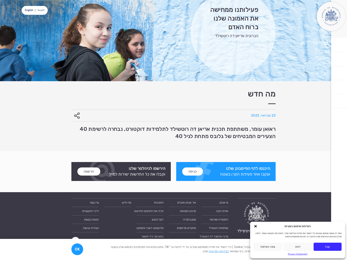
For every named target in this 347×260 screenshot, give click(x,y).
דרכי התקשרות (90, 211)
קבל (327, 246)
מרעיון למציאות (188, 211)
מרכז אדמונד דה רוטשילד (214, 236)
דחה (297, 246)
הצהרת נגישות (91, 228)
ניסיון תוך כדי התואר (153, 236)
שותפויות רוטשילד (218, 228)
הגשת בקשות (91, 219)
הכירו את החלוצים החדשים (150, 211)
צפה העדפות (267, 246)
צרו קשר (94, 202)
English (29, 10)
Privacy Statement (297, 254)
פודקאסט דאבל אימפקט (150, 228)
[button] (255, 226)
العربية (41, 10)
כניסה (193, 171)
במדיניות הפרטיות (219, 251)
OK (77, 249)
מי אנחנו (223, 202)
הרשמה (89, 171)
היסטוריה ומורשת (219, 219)
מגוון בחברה (189, 219)
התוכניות (159, 202)
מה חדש (126, 202)
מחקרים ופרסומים (186, 228)
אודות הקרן (222, 211)
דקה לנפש (158, 219)
